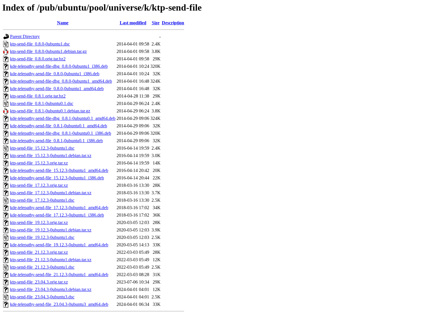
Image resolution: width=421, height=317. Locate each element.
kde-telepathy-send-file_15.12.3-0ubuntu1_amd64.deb (59, 170)
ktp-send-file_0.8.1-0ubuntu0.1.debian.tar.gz (50, 110)
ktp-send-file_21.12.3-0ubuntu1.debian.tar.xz (50, 259)
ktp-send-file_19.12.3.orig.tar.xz (39, 222)
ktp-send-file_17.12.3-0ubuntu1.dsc (42, 200)
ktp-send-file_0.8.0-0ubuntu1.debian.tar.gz (48, 51)
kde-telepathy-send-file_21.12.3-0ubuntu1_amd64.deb (59, 274)
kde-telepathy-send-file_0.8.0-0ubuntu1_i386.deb (54, 73)
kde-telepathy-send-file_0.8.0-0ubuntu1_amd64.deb (57, 88)
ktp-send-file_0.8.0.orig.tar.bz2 (38, 58)
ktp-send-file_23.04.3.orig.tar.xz (39, 282)
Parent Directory (25, 36)
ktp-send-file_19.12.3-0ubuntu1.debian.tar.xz (50, 229)
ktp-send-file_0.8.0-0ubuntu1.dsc (40, 43)
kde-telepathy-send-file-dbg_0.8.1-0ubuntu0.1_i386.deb (60, 133)
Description (173, 22)
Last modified (133, 22)
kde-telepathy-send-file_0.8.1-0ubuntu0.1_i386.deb (56, 140)
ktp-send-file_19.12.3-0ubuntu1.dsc (42, 237)
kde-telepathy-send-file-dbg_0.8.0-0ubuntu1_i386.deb (59, 66)
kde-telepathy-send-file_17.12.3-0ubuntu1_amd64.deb (59, 207)
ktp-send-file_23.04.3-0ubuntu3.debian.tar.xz (50, 289)
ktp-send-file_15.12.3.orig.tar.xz (39, 163)
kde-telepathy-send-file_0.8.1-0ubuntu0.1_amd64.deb (58, 125)
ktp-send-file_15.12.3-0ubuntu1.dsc (42, 148)
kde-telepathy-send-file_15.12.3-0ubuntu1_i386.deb (57, 177)
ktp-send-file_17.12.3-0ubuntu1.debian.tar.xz (50, 192)
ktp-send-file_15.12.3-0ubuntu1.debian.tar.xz (50, 155)
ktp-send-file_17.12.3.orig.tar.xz (39, 185)
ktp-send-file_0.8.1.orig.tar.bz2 (38, 96)
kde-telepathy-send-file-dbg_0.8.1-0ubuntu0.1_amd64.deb (62, 118)
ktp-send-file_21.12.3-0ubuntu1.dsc (42, 267)
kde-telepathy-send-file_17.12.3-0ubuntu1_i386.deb (57, 215)
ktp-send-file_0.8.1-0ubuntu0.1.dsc (41, 103)
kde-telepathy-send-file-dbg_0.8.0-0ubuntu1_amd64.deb (61, 81)
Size (156, 22)
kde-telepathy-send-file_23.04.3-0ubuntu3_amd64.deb (59, 304)
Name (62, 22)
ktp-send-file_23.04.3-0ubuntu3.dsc (42, 296)
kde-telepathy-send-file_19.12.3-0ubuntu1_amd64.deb (59, 244)
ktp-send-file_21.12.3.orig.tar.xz (39, 252)
